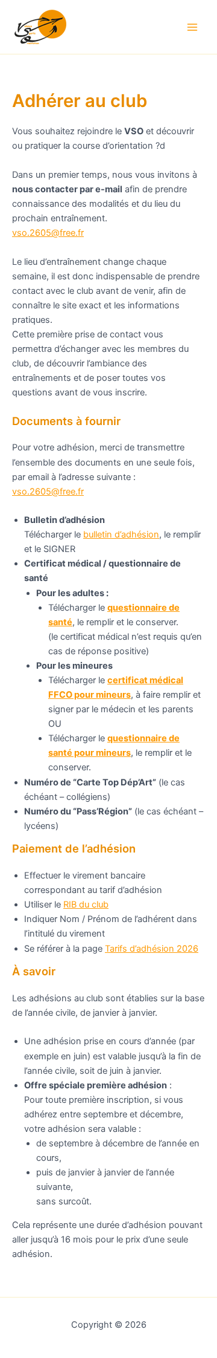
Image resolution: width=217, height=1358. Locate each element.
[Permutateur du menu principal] (192, 27)
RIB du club (85, 904)
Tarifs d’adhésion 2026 (151, 948)
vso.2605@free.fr (48, 232)
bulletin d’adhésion (121, 534)
